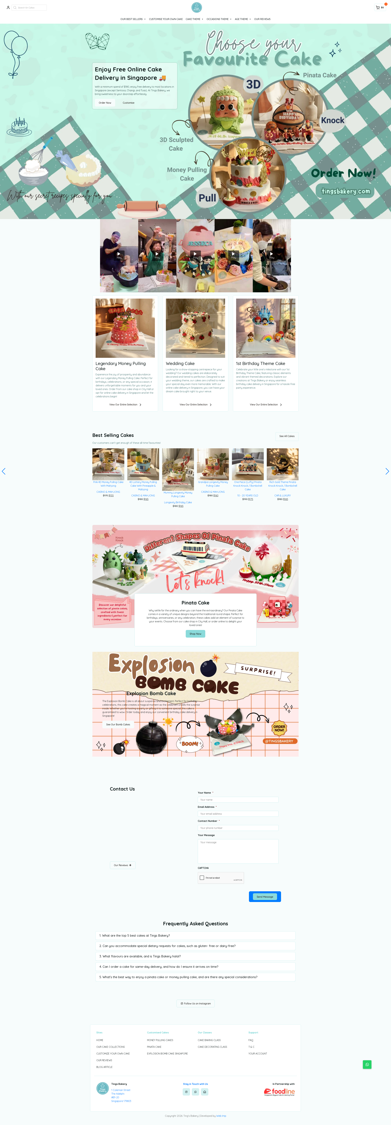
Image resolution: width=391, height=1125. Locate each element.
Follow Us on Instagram (197, 1003)
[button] (4, 471)
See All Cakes (287, 436)
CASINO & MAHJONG (108, 495)
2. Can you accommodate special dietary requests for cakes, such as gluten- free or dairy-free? (167, 946)
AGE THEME (241, 19)
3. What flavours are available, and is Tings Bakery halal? (140, 956)
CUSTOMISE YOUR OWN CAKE (166, 19)
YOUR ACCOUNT (257, 1053)
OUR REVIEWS (262, 19)
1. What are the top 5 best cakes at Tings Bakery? (134, 935)
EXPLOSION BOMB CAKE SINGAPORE (167, 1053)
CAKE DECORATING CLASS (212, 1046)
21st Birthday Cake (282, 491)
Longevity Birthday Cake (143, 502)
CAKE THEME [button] (193, 19)
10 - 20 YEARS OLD (213, 495)
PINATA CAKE (154, 1046)
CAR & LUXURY (248, 495)
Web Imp (221, 1115)
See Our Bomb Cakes (118, 724)
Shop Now (195, 633)
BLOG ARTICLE (104, 1067)
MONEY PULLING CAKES (160, 1040)
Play (119, 257)
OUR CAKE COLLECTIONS (110, 1046)
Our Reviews (121, 865)
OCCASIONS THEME (217, 19)
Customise (128, 102)
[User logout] (8, 7)
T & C (251, 1046)
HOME (99, 1040)
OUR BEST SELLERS (132, 19)
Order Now (105, 102)
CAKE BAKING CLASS (209, 1040)
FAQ (250, 1040)
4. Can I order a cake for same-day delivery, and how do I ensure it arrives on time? (158, 967)
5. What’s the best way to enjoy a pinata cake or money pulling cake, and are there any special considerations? (178, 977)
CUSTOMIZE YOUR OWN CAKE (113, 1053)
